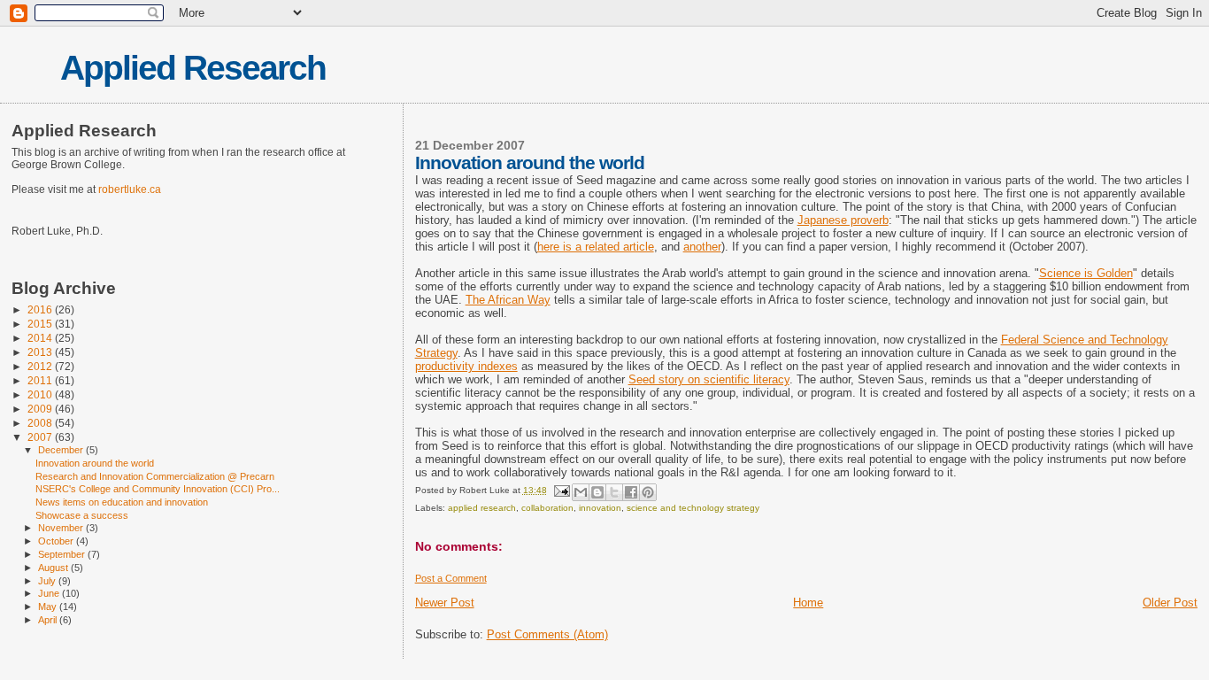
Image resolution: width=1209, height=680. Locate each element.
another (702, 246)
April (48, 619)
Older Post (1170, 602)
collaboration (547, 508)
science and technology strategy (693, 508)
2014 (41, 338)
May (48, 606)
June (50, 593)
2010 (41, 394)
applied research (482, 508)
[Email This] (580, 492)
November (62, 527)
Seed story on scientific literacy (708, 379)
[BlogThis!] (597, 492)
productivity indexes (466, 366)
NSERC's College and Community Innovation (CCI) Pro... (157, 488)
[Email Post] (561, 490)
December (62, 449)
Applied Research (193, 68)
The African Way (508, 299)
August (54, 567)
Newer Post (444, 602)
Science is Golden (1086, 273)
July (48, 581)
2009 (41, 408)
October (57, 541)
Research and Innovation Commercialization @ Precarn (154, 476)
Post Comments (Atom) (547, 634)
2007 (41, 437)
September (63, 554)
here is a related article (595, 246)
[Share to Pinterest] (648, 492)
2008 (41, 423)
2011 (41, 380)
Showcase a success (81, 515)
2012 (41, 366)
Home (808, 602)
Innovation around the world (94, 463)
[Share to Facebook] (631, 492)
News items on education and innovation (121, 502)
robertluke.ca (129, 189)
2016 (41, 309)
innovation (600, 508)
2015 (41, 323)
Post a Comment (451, 578)
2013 (41, 352)
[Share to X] (614, 492)
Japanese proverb (843, 220)
